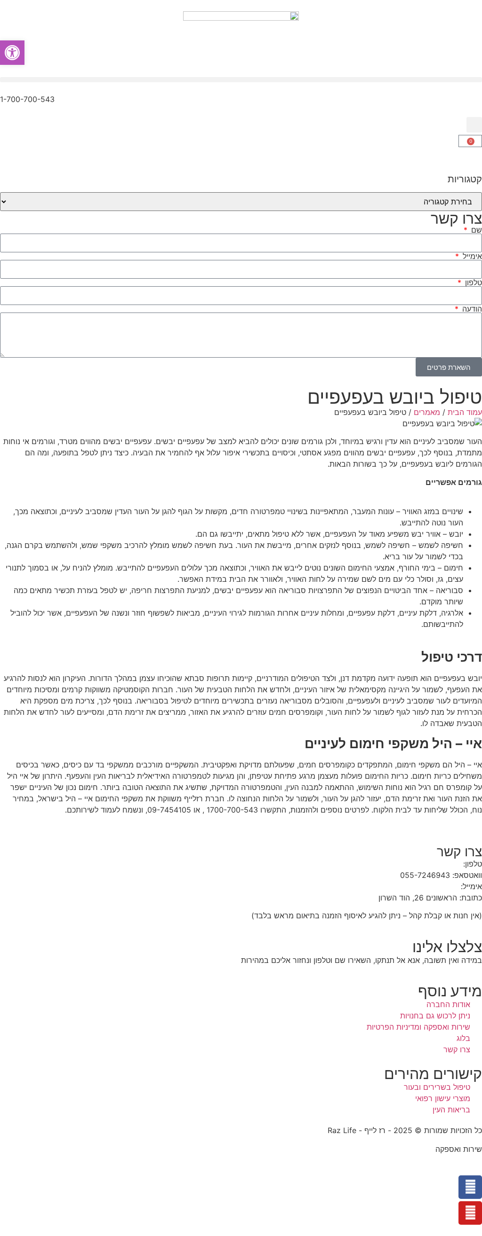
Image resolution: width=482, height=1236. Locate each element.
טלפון (472, 282)
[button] (241, 79)
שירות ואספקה (458, 1149)
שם (475, 230)
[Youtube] (470, 1213)
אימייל (471, 256)
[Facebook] (470, 1187)
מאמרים (427, 412)
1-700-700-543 (27, 99)
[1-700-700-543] (470, 105)
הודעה (471, 309)
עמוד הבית (465, 412)
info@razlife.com (428, 886)
